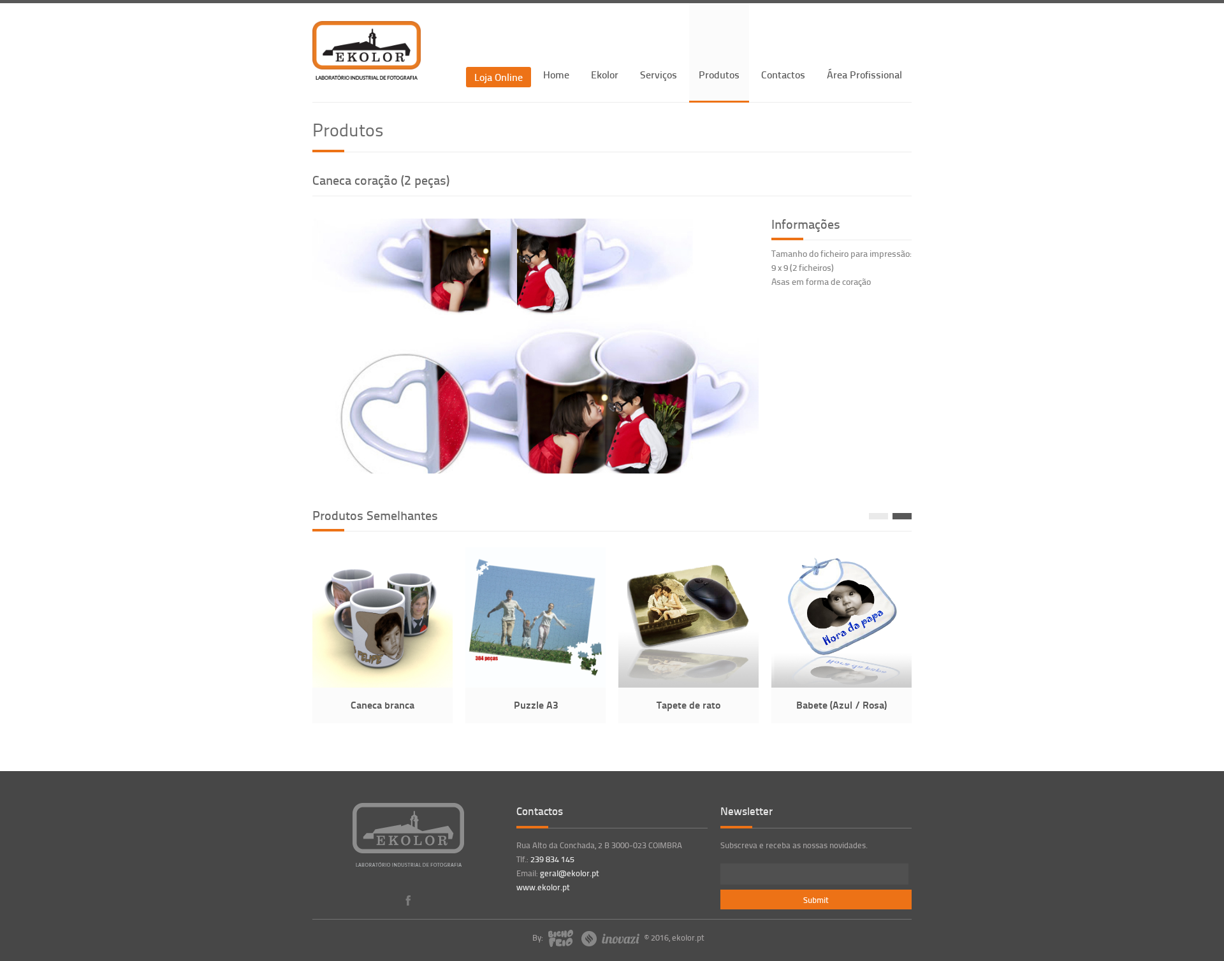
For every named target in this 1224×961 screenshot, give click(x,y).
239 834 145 (552, 859)
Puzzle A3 (536, 704)
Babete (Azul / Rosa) (841, 704)
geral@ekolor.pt (569, 873)
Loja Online (498, 76)
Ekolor (604, 74)
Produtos (719, 74)
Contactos (783, 74)
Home (556, 74)
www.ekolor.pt (543, 887)
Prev (878, 516)
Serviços (658, 74)
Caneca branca (382, 704)
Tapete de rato (688, 704)
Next (902, 516)
